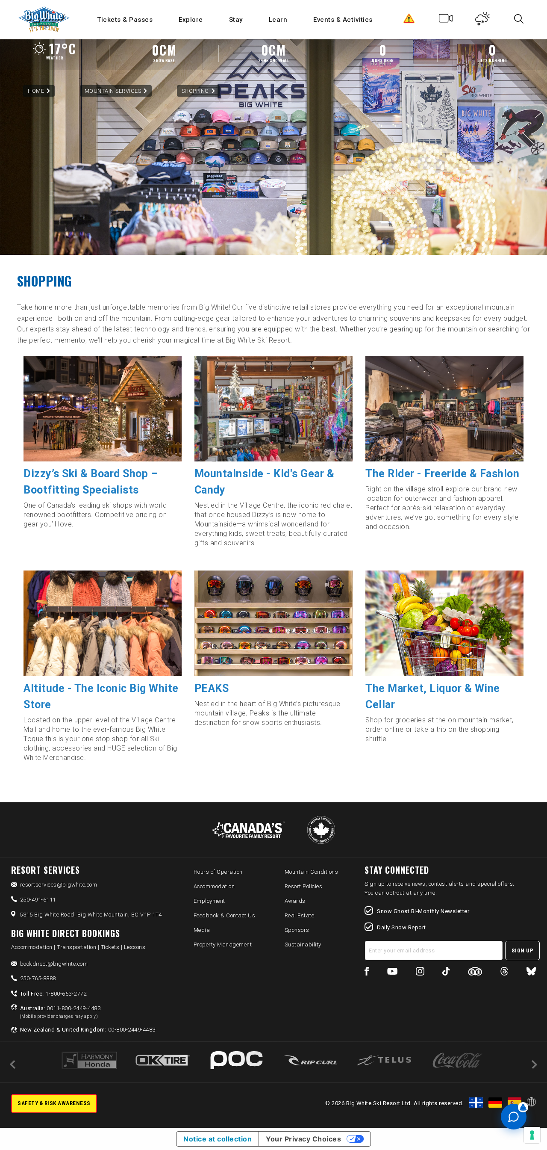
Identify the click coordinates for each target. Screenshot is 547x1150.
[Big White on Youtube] (392, 973)
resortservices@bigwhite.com (58, 884)
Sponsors (297, 930)
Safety (409, 20)
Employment (209, 901)
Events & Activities (343, 20)
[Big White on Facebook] (367, 973)
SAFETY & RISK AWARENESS (54, 1103)
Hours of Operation (218, 872)
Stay (236, 20)
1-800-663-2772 (53, 993)
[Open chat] (513, 1116)
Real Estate (300, 915)
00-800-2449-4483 (88, 1029)
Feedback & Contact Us (225, 915)
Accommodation (214, 886)
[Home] (44, 19)
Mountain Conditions (311, 872)
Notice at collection (217, 1139)
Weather (483, 20)
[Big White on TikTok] (446, 973)
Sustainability (303, 944)
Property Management (223, 944)
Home (36, 91)
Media (202, 930)
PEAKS (211, 688)
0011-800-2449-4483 (60, 1012)
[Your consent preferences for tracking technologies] (532, 1135)
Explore (191, 20)
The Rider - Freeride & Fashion (442, 473)
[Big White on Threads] (504, 973)
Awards (295, 901)
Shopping (195, 91)
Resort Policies (304, 886)
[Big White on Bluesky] (531, 973)
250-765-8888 (38, 978)
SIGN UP (523, 950)
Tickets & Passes (125, 20)
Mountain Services (113, 91)
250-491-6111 (38, 899)
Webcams (446, 20)
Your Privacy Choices (303, 1139)
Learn (278, 20)
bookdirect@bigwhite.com (54, 964)
